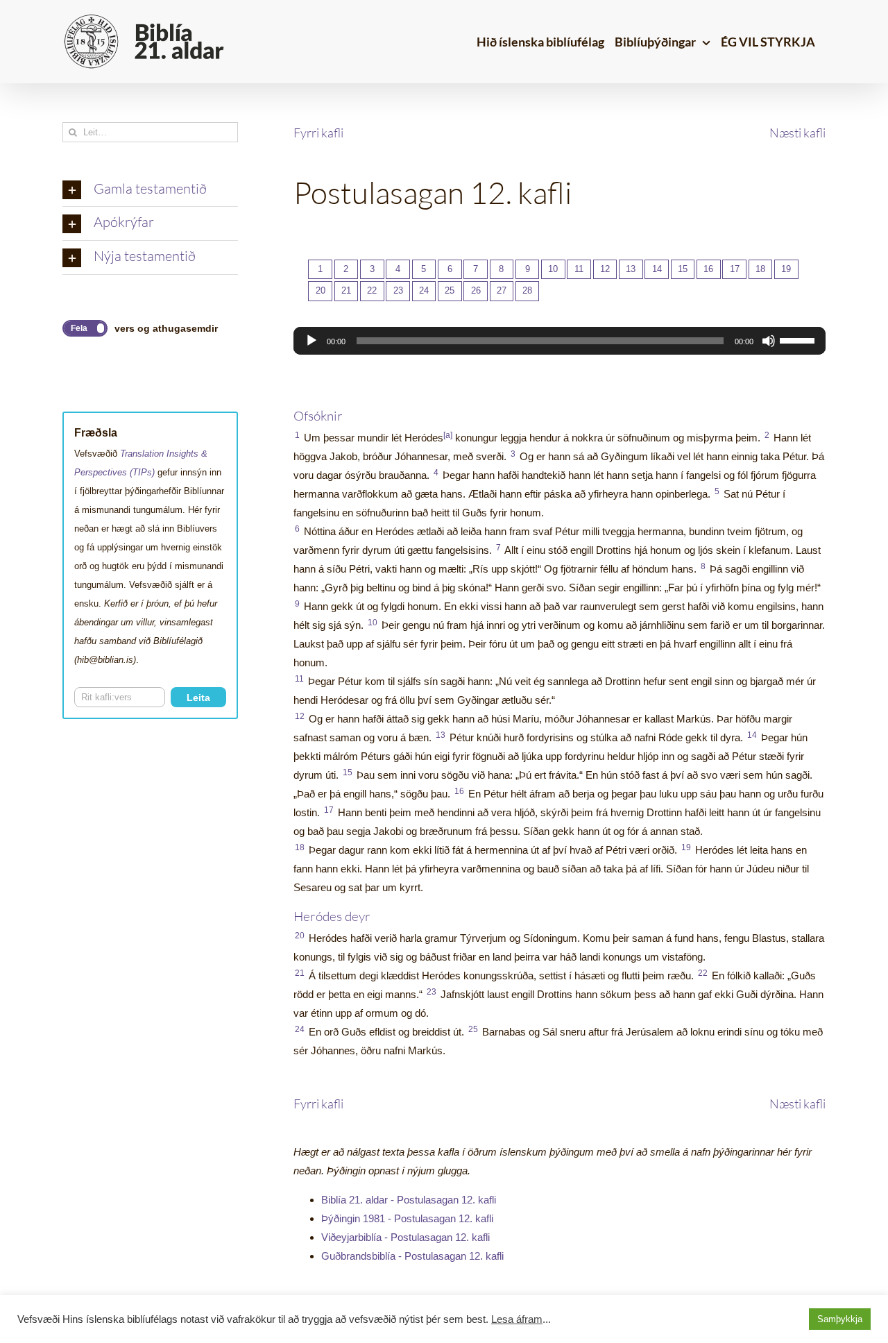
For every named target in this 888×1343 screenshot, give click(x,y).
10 (553, 269)
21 (346, 290)
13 (630, 269)
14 (657, 269)
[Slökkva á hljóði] (769, 341)
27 (501, 290)
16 (708, 269)
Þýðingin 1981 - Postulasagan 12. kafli (407, 1218)
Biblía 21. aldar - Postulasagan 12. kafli (408, 1200)
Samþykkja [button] (839, 1319)
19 (786, 269)
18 (760, 269)
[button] (150, 190)
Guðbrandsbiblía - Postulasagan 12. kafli (412, 1256)
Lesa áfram (517, 1319)
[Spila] (311, 341)
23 (398, 290)
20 (320, 290)
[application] (559, 341)
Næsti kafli (797, 132)
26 (476, 290)
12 (605, 269)
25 (449, 290)
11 (578, 269)
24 (424, 290)
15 (683, 269)
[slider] (799, 339)
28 (527, 290)
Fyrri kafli (318, 132)
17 (735, 269)
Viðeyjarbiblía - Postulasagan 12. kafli (405, 1237)
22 (372, 290)
